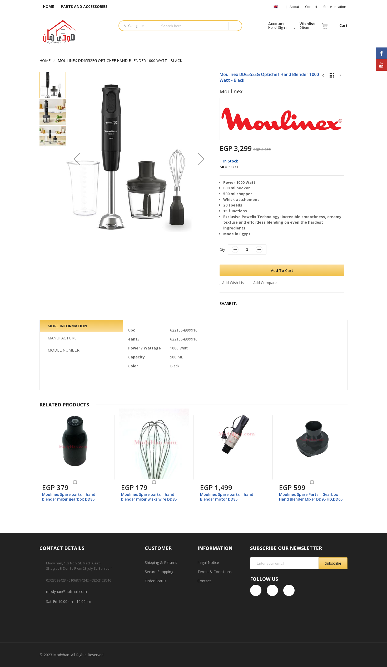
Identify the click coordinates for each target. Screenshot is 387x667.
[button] (76, 158)
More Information (67, 325)
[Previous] (323, 76)
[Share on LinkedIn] (279, 303)
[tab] (81, 326)
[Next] (340, 76)
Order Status (155, 580)
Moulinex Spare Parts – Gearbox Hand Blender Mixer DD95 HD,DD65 (311, 497)
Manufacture (62, 337)
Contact (311, 6)
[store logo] (75, 32)
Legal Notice (208, 562)
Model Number (64, 350)
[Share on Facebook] (245, 303)
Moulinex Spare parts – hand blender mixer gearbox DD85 (68, 497)
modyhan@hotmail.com (66, 591)
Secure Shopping (159, 571)
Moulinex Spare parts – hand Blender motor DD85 (226, 497)
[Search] (235, 26)
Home (45, 60)
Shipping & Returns (161, 562)
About (294, 6)
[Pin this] (268, 303)
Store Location (334, 6)
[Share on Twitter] (256, 303)
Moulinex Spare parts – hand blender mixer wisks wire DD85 (149, 497)
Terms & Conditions (214, 571)
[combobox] (192, 26)
